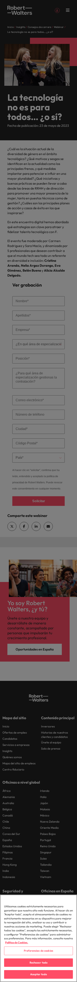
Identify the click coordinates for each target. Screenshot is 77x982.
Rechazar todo (39, 962)
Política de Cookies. (16, 942)
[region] (38, 938)
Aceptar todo (38, 974)
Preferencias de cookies (38, 950)
